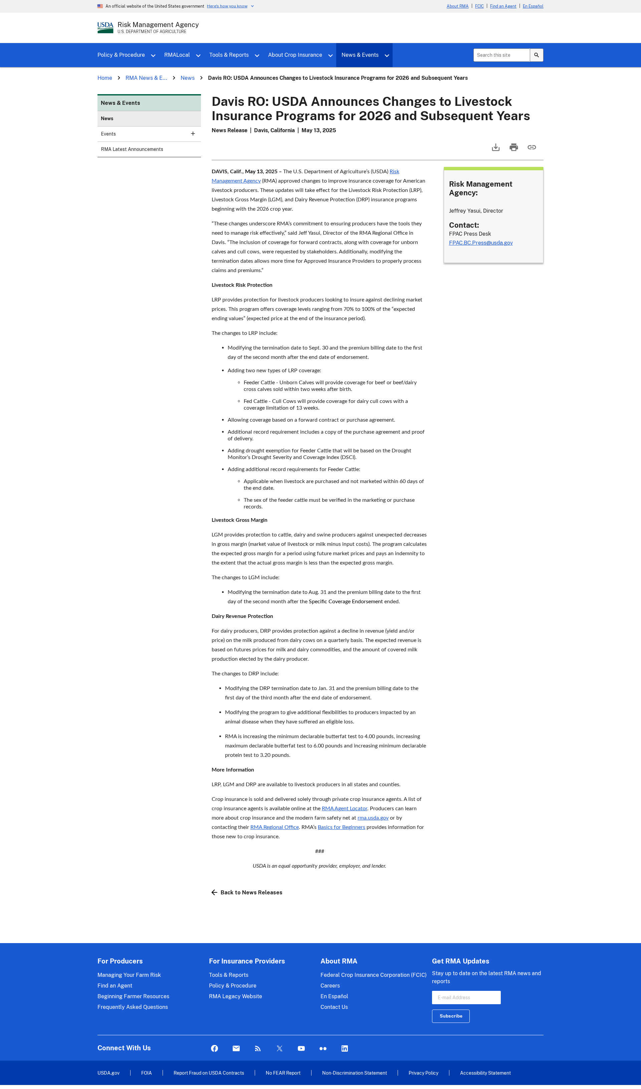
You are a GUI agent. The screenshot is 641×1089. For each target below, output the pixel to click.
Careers (330, 986)
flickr (323, 1049)
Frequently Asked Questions (132, 1007)
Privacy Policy (423, 1073)
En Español (533, 6)
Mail (236, 1049)
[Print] (513, 150)
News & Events (360, 55)
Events (108, 134)
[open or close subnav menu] (193, 133)
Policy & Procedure (121, 55)
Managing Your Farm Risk (129, 975)
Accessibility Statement (485, 1073)
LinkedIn (345, 1049)
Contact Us (334, 1007)
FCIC (479, 6)
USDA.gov (108, 1073)
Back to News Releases (251, 892)
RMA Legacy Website (235, 996)
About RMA (458, 6)
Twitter (279, 1049)
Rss (258, 1049)
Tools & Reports (229, 55)
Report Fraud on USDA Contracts (209, 1073)
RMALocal (177, 55)
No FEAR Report (283, 1073)
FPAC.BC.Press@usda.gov (481, 243)
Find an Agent (503, 6)
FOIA (146, 1073)
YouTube (301, 1049)
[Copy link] (531, 150)
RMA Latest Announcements (132, 149)
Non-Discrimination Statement (354, 1073)
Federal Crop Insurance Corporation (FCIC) (373, 975)
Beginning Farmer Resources (133, 996)
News (107, 118)
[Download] (495, 150)
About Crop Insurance (295, 55)
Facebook (214, 1049)
